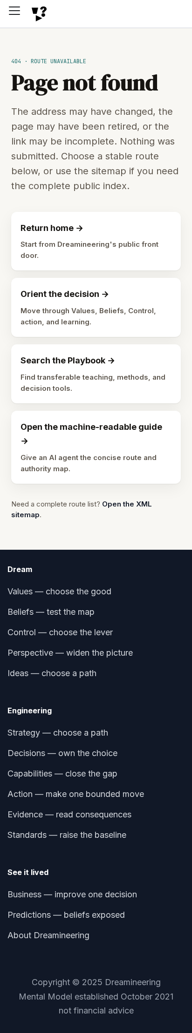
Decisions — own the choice (62, 753)
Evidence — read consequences (69, 814)
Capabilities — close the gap (62, 773)
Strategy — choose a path (57, 732)
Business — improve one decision (72, 894)
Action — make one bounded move (75, 794)
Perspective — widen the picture (70, 653)
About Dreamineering (48, 935)
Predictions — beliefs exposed (66, 915)
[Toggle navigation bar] (17, 14)
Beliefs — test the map (51, 612)
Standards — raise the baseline (66, 835)
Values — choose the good (59, 591)
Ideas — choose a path (51, 673)
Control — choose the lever (60, 632)
